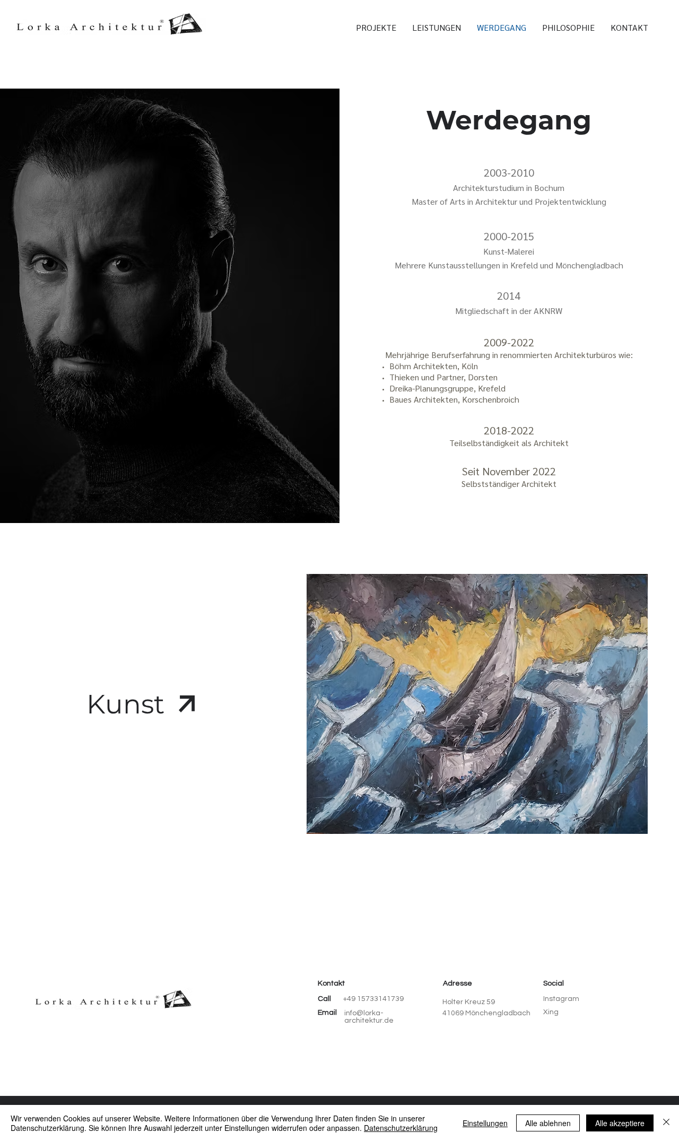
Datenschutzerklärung (401, 1127)
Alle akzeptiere (620, 1123)
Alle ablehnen (548, 1123)
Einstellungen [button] (485, 1123)
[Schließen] (666, 1123)
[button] (629, 27)
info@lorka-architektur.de (369, 1016)
